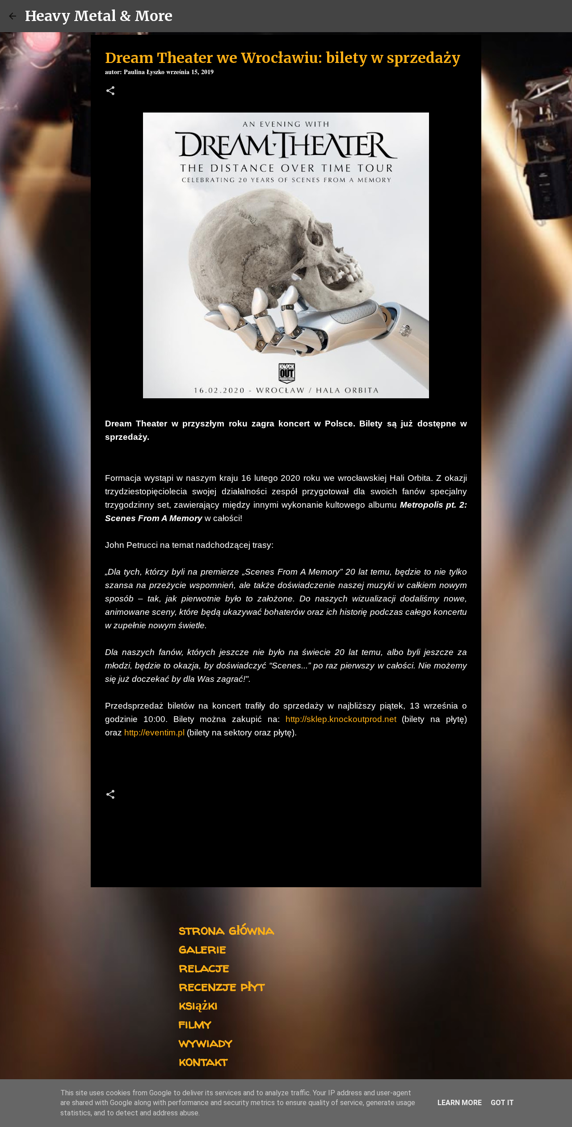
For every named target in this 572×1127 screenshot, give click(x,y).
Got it (502, 1102)
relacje (204, 967)
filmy (195, 1023)
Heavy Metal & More (98, 16)
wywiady (205, 1042)
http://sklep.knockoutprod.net (341, 719)
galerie (202, 948)
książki (198, 1004)
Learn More (459, 1102)
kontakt (203, 1061)
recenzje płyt (222, 986)
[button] (110, 91)
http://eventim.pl (154, 732)
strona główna (226, 929)
